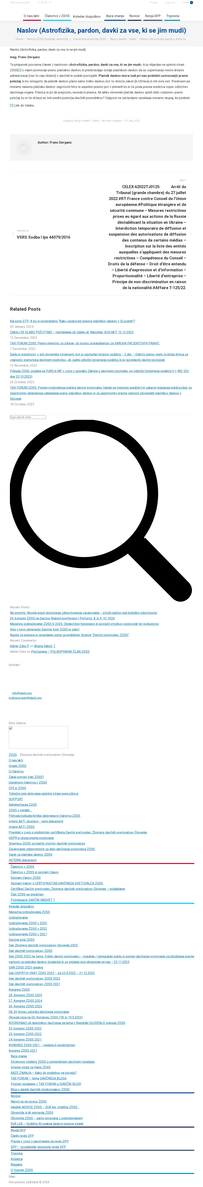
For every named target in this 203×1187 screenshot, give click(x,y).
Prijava (154, 2)
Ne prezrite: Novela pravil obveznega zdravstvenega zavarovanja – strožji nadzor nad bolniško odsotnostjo (83, 613)
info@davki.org (22, 693)
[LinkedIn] (52, 657)
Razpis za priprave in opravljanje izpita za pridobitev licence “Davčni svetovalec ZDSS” (69, 635)
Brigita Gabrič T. (45, 646)
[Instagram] (41, 657)
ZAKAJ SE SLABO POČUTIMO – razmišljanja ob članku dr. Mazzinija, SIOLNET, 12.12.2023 (72, 332)
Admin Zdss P (19, 646)
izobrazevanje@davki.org (25, 697)
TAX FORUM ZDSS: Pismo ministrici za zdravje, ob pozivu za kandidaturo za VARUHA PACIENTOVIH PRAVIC (84, 343)
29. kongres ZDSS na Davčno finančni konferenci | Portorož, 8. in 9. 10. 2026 (62, 618)
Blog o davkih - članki (87, 120)
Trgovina (170, 2)
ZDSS (13, 755)
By (112, 120)
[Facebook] (31, 657)
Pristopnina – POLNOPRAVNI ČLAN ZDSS (60, 652)
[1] (19, 70)
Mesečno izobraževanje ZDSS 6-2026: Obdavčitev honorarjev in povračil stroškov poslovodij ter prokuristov (84, 624)
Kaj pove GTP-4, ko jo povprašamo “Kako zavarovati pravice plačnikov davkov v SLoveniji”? (72, 321)
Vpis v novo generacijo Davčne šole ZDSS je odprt (44, 629)
